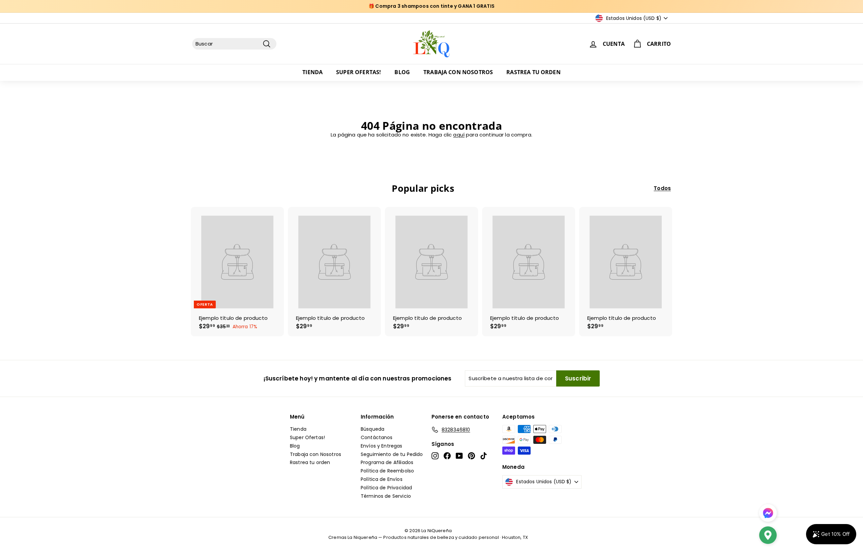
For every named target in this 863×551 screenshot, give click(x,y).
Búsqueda (372, 429)
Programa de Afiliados (387, 462)
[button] (768, 536)
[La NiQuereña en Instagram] (435, 455)
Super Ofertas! (358, 72)
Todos (662, 188)
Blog (402, 72)
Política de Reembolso (387, 470)
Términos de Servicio (386, 496)
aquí (459, 134)
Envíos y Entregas (382, 445)
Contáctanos (377, 437)
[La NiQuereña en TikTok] (483, 455)
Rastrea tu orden (533, 72)
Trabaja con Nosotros (458, 72)
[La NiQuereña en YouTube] (459, 455)
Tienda (312, 72)
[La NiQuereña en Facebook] (447, 455)
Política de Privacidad (386, 487)
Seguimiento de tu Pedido (392, 454)
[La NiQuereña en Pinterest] (471, 455)
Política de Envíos (382, 479)
